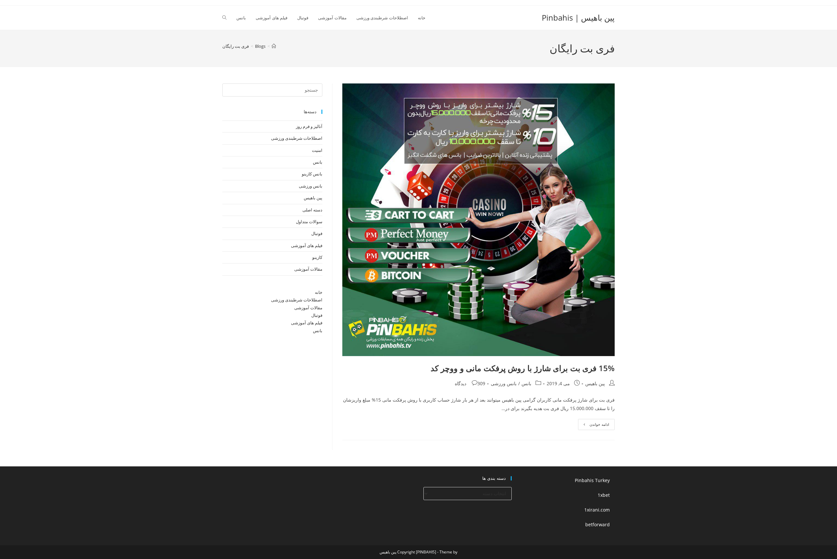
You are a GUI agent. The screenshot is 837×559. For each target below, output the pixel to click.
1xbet (604, 495)
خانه (318, 292)
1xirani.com (597, 510)
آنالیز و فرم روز (309, 126)
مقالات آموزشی (308, 269)
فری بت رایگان (235, 46)
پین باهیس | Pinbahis (578, 17)
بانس (526, 383)
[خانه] (274, 46)
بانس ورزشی (504, 383)
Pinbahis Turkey (592, 480)
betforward (597, 524)
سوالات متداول (309, 222)
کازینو (317, 257)
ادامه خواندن (593, 425)
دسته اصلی (312, 210)
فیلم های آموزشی (306, 245)
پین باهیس (595, 383)
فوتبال (316, 233)
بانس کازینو (312, 174)
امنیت (317, 150)
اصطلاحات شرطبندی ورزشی (296, 138)
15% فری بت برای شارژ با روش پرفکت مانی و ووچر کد (523, 368)
